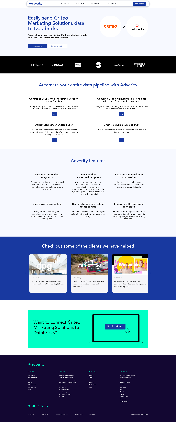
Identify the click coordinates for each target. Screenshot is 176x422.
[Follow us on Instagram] (47, 406)
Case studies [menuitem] (123, 387)
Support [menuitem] (91, 387)
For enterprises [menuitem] (62, 387)
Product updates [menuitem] (124, 396)
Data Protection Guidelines (61, 414)
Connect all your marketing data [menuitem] (66, 375)
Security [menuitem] (91, 375)
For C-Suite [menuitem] (61, 396)
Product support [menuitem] (124, 401)
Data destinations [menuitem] (32, 387)
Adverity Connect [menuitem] (32, 377)
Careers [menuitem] (91, 380)
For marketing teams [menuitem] (64, 389)
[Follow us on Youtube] (33, 406)
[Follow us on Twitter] (42, 406)
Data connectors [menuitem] (32, 384)
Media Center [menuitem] (92, 384)
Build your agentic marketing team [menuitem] (67, 382)
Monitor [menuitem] (30, 382)
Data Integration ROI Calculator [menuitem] (127, 375)
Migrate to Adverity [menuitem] (125, 382)
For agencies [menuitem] (62, 384)
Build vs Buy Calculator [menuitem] (125, 377)
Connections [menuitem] (123, 380)
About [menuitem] (90, 377)
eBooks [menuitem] (122, 384)
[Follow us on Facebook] (38, 406)
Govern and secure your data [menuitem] (66, 377)
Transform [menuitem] (30, 380)
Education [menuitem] (122, 392)
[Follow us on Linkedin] (29, 406)
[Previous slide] (25, 273)
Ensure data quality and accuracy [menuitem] (67, 380)
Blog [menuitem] (121, 389)
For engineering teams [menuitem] (64, 392)
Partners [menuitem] (91, 382)
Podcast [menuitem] (122, 394)
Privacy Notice (44, 414)
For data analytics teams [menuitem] (64, 394)
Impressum (92, 414)
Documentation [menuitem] (124, 399)
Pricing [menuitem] (29, 389)
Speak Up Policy (79, 414)
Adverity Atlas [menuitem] (31, 375)
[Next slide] (150, 273)
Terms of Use (31, 414)
